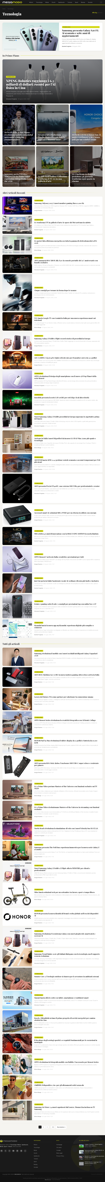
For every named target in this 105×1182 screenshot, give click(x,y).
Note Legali (59, 1153)
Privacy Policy (60, 1156)
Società (90, 2)
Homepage (59, 1144)
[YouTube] (13, 1150)
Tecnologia (39, 2)
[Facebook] (1, 1150)
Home (3, 8)
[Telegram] (21, 1150)
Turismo (70, 2)
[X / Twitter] (5, 1150)
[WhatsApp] (25, 1150)
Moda (47, 2)
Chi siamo (59, 1147)
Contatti (58, 1150)
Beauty (83, 2)
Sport (76, 2)
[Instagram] (9, 1150)
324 (53, 1127)
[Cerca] (101, 2)
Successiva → (61, 1127)
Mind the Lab (48, 1179)
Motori (31, 2)
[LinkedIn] (17, 1150)
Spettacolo (61, 2)
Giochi (53, 2)
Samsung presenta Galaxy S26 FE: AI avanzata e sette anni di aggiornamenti (80, 33)
